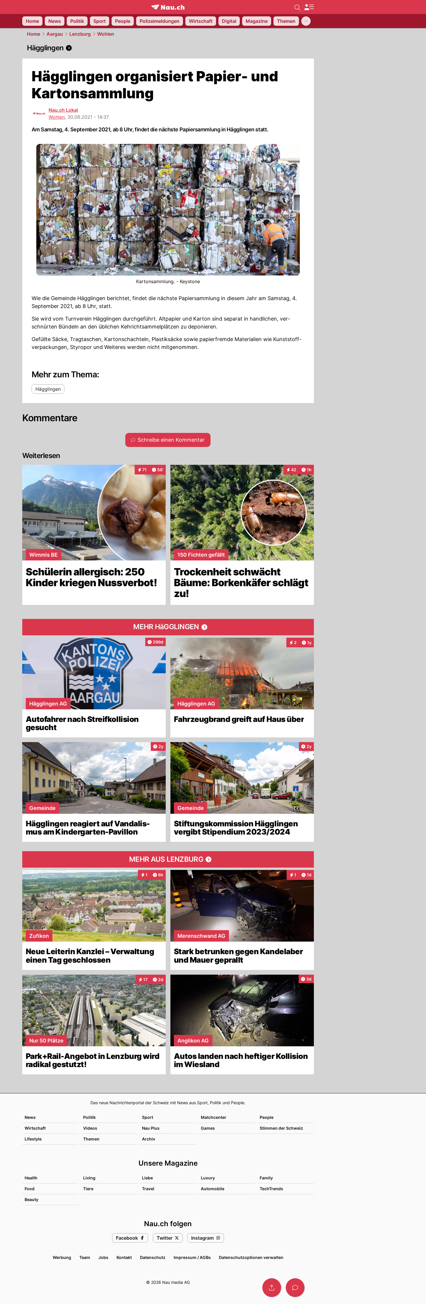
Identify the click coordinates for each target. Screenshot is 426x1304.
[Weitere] (306, 21)
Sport (147, 1117)
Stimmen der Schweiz (281, 1128)
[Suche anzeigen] (297, 7)
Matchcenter (213, 1117)
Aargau (55, 34)
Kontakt (124, 1257)
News (30, 1117)
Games (208, 1128)
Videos (90, 1128)
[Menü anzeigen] (309, 7)
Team (84, 1257)
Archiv (148, 1138)
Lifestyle (33, 1138)
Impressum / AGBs (192, 1257)
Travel (148, 1188)
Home (33, 34)
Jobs (103, 1257)
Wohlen (105, 34)
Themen (91, 1138)
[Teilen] (271, 1287)
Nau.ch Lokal (63, 110)
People (266, 1117)
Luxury (208, 1177)
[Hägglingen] (168, 48)
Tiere (88, 1188)
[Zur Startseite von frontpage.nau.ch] (167, 7)
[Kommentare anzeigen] (295, 1287)
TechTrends (271, 1188)
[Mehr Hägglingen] (168, 627)
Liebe (147, 1177)
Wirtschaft (35, 1128)
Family (266, 1177)
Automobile (212, 1188)
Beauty (31, 1199)
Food (30, 1188)
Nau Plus (151, 1128)
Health (31, 1177)
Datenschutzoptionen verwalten (251, 1257)
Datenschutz (152, 1257)
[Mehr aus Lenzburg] (168, 859)
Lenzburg (80, 34)
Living (89, 1177)
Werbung (62, 1257)
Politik (89, 1117)
